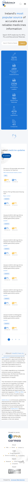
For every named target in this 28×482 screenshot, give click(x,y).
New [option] (6, 175)
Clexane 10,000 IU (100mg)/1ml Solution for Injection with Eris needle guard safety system (12, 316)
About (13, 447)
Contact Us (21, 447)
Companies (15, 463)
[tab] (14, 354)
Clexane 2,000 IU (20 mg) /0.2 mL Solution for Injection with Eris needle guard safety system (13, 291)
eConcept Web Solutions (18, 480)
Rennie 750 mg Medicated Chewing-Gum (13, 192)
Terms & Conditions (10, 455)
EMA (22, 392)
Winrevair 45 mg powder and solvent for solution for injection (14, 169)
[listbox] (14, 175)
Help (7, 447)
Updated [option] (7, 198)
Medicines (8, 461)
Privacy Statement (15, 453)
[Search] (20, 4)
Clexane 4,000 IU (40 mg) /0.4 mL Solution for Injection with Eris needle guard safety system (13, 266)
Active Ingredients (19, 461)
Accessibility (21, 455)
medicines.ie (5, 357)
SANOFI (5, 220)
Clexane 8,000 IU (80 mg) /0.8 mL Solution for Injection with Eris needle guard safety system (13, 217)
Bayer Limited (6, 196)
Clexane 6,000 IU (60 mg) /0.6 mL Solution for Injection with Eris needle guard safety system (13, 242)
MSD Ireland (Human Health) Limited (12, 172)
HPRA (17, 392)
